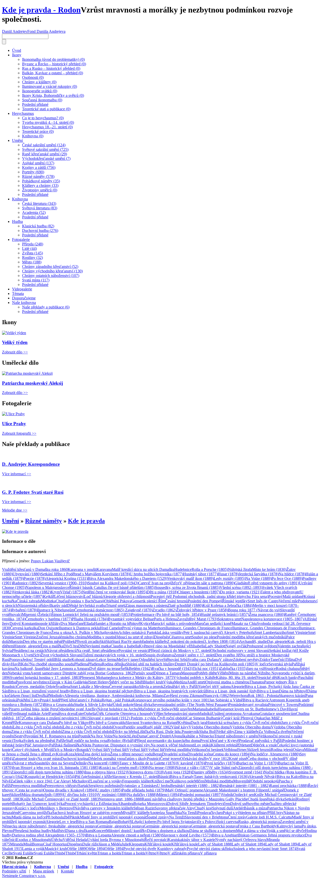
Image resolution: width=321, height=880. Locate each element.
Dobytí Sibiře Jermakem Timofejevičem (198, 803)
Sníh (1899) (53, 794)
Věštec (158, 713)
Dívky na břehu (125, 731)
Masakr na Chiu (244, 623)
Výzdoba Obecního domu (209, 727)
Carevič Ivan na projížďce (158, 583)
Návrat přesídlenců (61, 650)
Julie (125, 844)
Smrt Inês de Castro (263, 601)
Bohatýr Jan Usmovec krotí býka (38, 803)
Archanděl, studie (253, 641)
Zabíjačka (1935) (233, 668)
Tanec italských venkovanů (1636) (221, 776)
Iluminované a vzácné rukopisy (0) (49, 86)
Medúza (180, 682)
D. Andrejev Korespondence (31, 464)
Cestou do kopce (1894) (232, 754)
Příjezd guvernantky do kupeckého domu (167, 740)
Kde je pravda (86, 521)
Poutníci (153, 758)
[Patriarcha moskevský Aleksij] (27, 373)
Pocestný (275, 596)
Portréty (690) (33, 172)
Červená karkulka (24, 628)
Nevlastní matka (98, 646)
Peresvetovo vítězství (61, 785)
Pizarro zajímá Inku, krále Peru (33, 709)
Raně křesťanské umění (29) (44, 154)
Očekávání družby (194, 758)
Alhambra (125, 803)
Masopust (188, 673)
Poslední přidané (35, 104)
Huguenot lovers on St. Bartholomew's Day (252, 709)
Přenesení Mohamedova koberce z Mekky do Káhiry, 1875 (126, 677)
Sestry (19, 736)
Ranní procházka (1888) (289, 785)
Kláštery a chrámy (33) (40, 185)
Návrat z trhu (23, 763)
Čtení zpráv (237, 817)
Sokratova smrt (229, 619)
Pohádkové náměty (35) (41, 181)
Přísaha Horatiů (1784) (90, 619)
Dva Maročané (72, 623)
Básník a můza (255, 808)
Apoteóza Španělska (165, 812)
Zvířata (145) (32, 253)
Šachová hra (62, 812)
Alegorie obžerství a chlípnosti (127, 596)
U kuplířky (138, 830)
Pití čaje (81, 776)
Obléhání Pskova (117, 601)
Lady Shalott (215, 646)
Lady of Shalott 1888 (215, 844)
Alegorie (238, 686)
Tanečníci (278, 659)
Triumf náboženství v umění (236, 736)
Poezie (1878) (35, 578)
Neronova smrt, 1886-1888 (120, 799)
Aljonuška (179, 736)
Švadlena (63, 686)
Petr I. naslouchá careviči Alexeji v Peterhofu (219, 632)
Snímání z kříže (100, 776)
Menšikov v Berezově (56, 808)
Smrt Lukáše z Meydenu (89, 686)
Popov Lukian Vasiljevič (50, 561)
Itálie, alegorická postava (77, 826)
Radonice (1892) (26, 583)
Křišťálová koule (157, 844)
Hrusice (270, 668)
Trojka (18, 740)
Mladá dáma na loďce (29, 817)
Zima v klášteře (246, 731)
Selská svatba (95, 605)
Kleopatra (136, 844)
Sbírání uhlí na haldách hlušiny (150, 664)
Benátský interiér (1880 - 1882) (195, 785)
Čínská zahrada (29, 601)
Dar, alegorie (277, 641)
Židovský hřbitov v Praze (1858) (202, 610)
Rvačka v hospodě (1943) (172, 668)
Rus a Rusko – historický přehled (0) (51, 68)
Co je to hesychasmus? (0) (43, 118)
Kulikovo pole (182, 781)
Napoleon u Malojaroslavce (47, 587)
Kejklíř (48, 596)
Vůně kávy (180, 727)
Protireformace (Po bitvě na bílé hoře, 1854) (166, 614)
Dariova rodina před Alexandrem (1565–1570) (49, 835)
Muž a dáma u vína (251, 830)
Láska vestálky (171, 632)
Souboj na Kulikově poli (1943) (113, 583)
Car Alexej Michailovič (72, 781)
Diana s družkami (79, 830)
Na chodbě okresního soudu (52, 664)
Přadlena (81, 664)
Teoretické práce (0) (38, 131)
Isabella (199, 646)
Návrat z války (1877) (192, 767)
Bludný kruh (153, 682)
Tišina (290, 659)
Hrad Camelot (111, 628)
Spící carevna (227, 821)
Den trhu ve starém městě (43, 641)
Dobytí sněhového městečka (252, 803)
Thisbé (60, 853)
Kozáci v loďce (27, 808)
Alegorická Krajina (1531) (67, 578)
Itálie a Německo (200, 736)
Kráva (61, 754)
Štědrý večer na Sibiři (126, 682)
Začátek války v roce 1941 (32, 781)
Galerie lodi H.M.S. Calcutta (269, 817)
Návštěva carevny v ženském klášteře (103, 808)
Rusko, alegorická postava (259, 821)
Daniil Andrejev (14, 31)
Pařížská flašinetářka (65, 745)
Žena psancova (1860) (266, 614)
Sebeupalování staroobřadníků (188, 713)
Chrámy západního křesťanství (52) (50, 266)
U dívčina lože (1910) (80, 794)
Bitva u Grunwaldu (58, 704)
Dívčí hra (70, 646)
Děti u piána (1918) (162, 592)
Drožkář (42, 695)
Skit (103, 641)
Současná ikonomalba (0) (42, 100)
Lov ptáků (203, 745)
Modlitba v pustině (102, 637)
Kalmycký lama (289, 826)
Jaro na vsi (255, 668)
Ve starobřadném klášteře (147, 641)
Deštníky (81, 763)
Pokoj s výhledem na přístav (245, 812)
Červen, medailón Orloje (36, 686)
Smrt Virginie (297, 632)
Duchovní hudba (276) (40, 230)
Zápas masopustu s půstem (146, 605)
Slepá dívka (143, 704)
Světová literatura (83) (39, 208)
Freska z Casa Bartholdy (257, 826)
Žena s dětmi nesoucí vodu (131, 754)
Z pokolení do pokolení (185, 641)
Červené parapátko (124, 686)
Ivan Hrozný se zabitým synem (96, 812)
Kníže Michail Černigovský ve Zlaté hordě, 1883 (60, 799)
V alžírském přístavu (184, 853)
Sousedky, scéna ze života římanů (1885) (187, 587)
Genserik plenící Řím (148, 601)
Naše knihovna (24, 302)
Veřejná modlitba (177, 749)
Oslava (298, 749)
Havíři (16, 664)
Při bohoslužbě (57, 817)
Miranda (16, 844)
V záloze (226, 659)
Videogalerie (22, 289)
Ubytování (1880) (27, 574)
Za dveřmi (283, 731)
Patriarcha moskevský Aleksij (32, 383)
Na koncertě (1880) (103, 763)
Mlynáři (127, 812)
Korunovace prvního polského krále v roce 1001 (170, 700)
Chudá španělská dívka (266, 799)
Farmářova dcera (62, 713)
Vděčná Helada (75, 839)
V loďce (262, 664)
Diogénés (161, 637)
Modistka (48, 601)
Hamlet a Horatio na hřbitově (117, 623)
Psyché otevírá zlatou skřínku (210, 848)
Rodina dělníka (114, 664)
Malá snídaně (293, 596)
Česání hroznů (176, 601)
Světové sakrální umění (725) (45, 149)
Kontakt (67, 871)
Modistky (56, 695)
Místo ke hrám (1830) (269, 569)
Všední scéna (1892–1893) (241, 587)
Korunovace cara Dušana (39, 722)
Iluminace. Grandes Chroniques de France (199, 628)
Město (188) (31, 262)
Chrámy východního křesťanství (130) (52, 271)
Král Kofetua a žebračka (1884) (228, 605)
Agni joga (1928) (178, 772)
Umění (17, 140)
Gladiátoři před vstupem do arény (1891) (266, 583)
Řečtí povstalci (156, 839)
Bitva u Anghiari (225, 835)
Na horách (121, 736)
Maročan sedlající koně (213, 623)
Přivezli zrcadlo (87, 641)
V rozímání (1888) (112, 794)
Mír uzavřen (183, 709)
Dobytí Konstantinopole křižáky (35, 623)
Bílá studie (63, 659)
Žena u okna (61, 632)
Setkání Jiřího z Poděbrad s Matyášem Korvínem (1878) (85, 574)
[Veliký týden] (14, 333)
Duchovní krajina (74, 758)
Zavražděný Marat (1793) (197, 619)
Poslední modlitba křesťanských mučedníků (251, 637)
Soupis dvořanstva (159, 655)
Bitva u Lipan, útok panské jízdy (231, 691)
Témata (18, 293)
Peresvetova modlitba (28, 785)
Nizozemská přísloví (34, 605)
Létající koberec (144, 821)
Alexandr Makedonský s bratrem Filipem (235, 790)
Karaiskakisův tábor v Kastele (191, 839)
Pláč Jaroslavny (37, 745)
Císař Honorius (55, 844)
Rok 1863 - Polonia (263, 695)
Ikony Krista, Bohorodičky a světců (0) (53, 95)
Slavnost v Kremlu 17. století (135, 776)
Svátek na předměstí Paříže (44, 740)
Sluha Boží (208, 731)
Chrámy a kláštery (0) (39, 82)
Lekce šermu (106, 659)
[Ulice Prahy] (13, 414)
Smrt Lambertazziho (271, 632)
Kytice (145, 623)
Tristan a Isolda (109, 853)
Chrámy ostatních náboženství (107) (50, 275)
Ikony (16, 55)
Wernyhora (239, 695)
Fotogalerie (21, 239)
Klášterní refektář (224, 745)
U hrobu (163, 785)
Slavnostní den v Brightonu (206, 817)
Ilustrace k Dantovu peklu (79, 628)
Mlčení (199, 781)
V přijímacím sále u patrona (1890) (206, 583)
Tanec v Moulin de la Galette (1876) (148, 763)
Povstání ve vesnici (133, 650)
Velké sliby (225, 731)
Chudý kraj (203, 808)
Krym (55, 592)
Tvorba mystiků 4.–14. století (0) (48, 122)
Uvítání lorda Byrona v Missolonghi (115, 839)
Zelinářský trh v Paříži (180, 686)
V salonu (223, 686)
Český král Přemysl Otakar (243, 718)
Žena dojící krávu (96, 754)
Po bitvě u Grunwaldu (108, 722)
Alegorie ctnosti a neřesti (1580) (136, 835)
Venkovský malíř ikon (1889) (190, 578)
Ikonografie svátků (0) (39, 91)
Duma (141, 736)
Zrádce (264, 659)
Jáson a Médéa (110, 844)
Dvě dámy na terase (105, 668)
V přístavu (208, 853)
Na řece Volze (102, 736)
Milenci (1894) (168, 794)
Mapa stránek (43, 871)
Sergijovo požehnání (104, 785)
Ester (80, 713)
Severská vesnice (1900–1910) (63, 583)
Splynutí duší (222, 808)
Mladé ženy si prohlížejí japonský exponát (113, 817)
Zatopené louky (25, 758)
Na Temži (189, 812)
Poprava (15, 659)
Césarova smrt (180, 637)
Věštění (223, 673)
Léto (133, 736)
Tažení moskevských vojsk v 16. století (114, 655)
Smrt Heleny (99, 682)
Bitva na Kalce (288, 776)
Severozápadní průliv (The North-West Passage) (190, 704)
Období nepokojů (265, 781)
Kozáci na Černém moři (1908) (124, 767)
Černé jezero (170, 758)
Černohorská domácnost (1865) (99, 610)
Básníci (164, 776)
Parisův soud (143, 673)
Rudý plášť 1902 (157, 727)
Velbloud (231, 749)
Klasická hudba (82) (38, 226)
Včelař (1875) (71, 592)
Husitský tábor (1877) (200, 574)
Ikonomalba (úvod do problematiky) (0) (53, 59)
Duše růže (90, 844)
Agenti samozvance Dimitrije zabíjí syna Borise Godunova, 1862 (81, 673)
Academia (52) (34, 212)
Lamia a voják (33, 848)
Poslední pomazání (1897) (201, 794)
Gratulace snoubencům (278, 713)
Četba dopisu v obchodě (266, 758)
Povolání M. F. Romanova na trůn (51, 736)
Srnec (242, 749)
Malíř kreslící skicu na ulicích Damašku (143, 569)
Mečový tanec (128, 659)
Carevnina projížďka (36, 812)
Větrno (150, 853)
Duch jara (198, 722)
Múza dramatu (33, 794)
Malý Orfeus (176, 790)
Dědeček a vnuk (264, 745)
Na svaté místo (49, 758)
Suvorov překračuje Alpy (174, 808)
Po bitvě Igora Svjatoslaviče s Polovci (187, 821)
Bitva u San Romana (92, 821)
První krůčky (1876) (221, 763)
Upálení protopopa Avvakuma (236, 713)
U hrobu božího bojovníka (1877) (156, 574)
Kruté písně (238, 758)
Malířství (58, 830)
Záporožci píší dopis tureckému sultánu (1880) (48, 772)
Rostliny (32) (32, 257)
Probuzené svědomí (262, 646)
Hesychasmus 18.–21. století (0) (47, 127)
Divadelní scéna (174, 754)
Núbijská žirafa (240, 569)
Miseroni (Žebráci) (36, 614)
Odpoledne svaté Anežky (77, 709)
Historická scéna (219, 722)
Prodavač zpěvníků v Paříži (260, 740)
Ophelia (90, 713)
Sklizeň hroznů (259, 749)
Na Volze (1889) (258, 578)
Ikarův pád (58, 605)
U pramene (194, 790)
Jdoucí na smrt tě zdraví (135, 637)
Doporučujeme (24, 298)
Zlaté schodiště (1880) (185, 605)
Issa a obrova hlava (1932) (106, 772)
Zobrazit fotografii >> (19, 433)
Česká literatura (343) (39, 203)
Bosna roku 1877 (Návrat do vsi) (254, 610)
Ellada (89, 623)
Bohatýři (125, 821)
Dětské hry (76, 605)
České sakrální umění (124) (43, 145)
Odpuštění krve (151, 659)
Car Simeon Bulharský (204, 718)
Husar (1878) (228, 574)
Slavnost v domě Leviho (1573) (187, 835)
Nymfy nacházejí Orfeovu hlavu (240, 839)
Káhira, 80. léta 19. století (236, 677)
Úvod (16, 50)
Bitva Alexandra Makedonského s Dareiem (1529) (127, 578)
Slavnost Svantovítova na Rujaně (152, 722)
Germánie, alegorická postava (120, 826)
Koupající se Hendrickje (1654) (50, 776)
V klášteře (141, 812)
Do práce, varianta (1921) (240, 592)
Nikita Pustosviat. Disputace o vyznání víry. (116, 745)
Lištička (144, 731)
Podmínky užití (14, 871)
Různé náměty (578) (38, 176)
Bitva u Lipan (268, 691)
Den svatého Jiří (228, 655)
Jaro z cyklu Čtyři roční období (256, 722)
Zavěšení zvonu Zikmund (184, 695)
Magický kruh (56, 848)
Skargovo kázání (292, 695)
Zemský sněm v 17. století (194, 655)
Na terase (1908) (162, 767)
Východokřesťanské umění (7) (46, 158)
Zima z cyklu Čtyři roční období (36, 731)
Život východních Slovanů (62, 655)
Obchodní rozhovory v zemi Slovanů (239, 650)
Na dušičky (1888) (142, 794)
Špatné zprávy (157, 817)
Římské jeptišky (235, 601)
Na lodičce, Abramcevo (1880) (275, 754)
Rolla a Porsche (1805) (210, 569)
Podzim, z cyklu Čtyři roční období (158, 718)
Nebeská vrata (19, 673)
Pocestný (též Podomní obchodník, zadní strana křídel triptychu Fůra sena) (209, 596)
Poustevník (190, 731)
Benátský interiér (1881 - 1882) (245, 785)
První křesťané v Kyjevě (219, 740)
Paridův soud (133, 727)
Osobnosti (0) (33, 77)
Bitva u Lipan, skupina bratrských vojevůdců (169, 691)
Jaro (219, 812)
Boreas (37, 844)
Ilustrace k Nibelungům (55, 610)
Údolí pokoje (123, 704)
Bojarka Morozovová (150, 803)
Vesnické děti (267, 677)
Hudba (17, 221)
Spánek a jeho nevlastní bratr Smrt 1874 (264, 848)
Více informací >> (16, 474)
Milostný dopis (118, 830)
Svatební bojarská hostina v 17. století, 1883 (45, 677)
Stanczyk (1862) (217, 695)
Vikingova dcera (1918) (145, 772)
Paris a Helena (165, 619)
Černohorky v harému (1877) (48, 619)
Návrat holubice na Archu (117, 709)
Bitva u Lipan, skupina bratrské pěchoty (102, 691)
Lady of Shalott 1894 (248, 844)
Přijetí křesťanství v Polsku (80, 700)
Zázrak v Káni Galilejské (69, 682)
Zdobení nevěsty (246, 659)
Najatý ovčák (236, 646)
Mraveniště (242, 781)
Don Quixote (48, 628)
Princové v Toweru (283, 704)
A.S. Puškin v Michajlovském (94, 632)
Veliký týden (15, 342)
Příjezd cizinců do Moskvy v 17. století (179, 650)
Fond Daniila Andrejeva (46, 31)
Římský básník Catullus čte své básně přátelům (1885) (112, 587)
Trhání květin (86, 853)
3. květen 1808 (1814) (221, 641)
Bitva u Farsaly (182, 776)
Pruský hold (49, 700)
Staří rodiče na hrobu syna (86, 740)
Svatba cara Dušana (203, 659)
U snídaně (276, 790)
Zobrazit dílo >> (15, 352)
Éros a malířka (52, 646)
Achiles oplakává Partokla (139, 632)
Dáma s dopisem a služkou (168, 830)
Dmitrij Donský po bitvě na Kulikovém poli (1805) (215, 664)
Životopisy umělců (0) (39, 190)
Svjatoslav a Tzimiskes (139, 785)
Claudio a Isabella (125, 646)
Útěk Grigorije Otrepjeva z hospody (124, 713)
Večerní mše (288, 601)
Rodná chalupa (288, 668)
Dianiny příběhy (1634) (210, 772)
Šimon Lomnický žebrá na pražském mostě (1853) (91, 614)
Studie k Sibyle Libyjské (93, 704)
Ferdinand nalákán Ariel (30, 713)
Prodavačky (206, 812)
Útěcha (57, 839)
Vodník (227, 794)
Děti (81, 646)
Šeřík (125, 668)
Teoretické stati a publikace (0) (46, 109)
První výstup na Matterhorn (144, 628)
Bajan (113, 821)
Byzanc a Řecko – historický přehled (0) (54, 64)
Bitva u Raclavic (256, 700)
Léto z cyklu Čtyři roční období (38, 727)
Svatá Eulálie (23, 853)
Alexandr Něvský (263, 776)
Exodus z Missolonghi (33, 839)
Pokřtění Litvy (28, 700)
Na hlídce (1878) (292, 574)
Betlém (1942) (140, 668)
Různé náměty (43, 521)
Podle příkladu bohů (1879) (144, 790)
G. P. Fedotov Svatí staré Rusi (32, 492)
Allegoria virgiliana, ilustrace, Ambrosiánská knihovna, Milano (114, 695)
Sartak (83, 785)
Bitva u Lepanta (98, 835)
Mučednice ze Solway (155, 709)
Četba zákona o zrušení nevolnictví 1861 (56, 718)
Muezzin (16, 641)
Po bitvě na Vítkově (75, 722)
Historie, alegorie (27, 646)
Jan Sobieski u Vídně (226, 700)
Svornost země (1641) (246, 772)
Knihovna (20, 199)
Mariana (199, 709)
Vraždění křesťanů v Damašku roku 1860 (35, 569)
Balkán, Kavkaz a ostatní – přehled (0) (52, 73)
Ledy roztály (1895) (229, 578)
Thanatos (257, 682)
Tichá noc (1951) (206, 668)
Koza (70, 754)
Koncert (99, 830)
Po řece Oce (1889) (287, 578)
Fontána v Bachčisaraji (86, 601)
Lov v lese (67, 821)
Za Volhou (267, 731)
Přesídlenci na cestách (29, 650)
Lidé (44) (29, 248)
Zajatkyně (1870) (138, 610)
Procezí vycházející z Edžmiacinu (91, 803)
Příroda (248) (32, 244)
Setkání (290, 799)
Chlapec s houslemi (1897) (199, 592)
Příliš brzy (275, 812)
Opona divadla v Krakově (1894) (69, 790)
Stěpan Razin (143, 808)
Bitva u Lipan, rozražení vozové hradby (39, 691)
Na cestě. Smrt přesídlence (97, 650)
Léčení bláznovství (69, 596)
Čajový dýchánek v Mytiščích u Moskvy (44, 749)
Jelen (78, 754)
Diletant (244, 745)
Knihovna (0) (32, 136)
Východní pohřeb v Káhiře (194, 677)
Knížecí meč (161, 781)
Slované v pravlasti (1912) (109, 718)
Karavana (104, 569)
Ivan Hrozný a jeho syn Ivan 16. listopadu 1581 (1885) (56, 767)
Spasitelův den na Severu (54, 763)
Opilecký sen (243, 794)
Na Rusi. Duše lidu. (166, 731)
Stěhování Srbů (175, 659)
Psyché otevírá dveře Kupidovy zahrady (155, 848)
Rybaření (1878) (24, 610)
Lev (53, 754)
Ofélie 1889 (76, 848)
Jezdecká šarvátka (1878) (259, 574)
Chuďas (62, 601)
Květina (184, 722)
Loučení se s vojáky (106, 781)
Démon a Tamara (167, 673)
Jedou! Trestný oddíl (38, 659)
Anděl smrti (196, 682)
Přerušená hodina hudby (32, 830)
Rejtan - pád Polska (117, 700)
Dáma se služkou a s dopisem (212, 830)
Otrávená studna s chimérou (227, 682)
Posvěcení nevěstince (32, 682)
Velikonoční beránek (207, 749)
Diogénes (74, 844)
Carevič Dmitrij (158, 736)
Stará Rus (119, 641)
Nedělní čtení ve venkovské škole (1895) (114, 592)
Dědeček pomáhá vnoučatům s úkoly (117, 758)
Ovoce (118, 727)
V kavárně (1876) (191, 763)
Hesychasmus (23, 113)
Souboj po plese (204, 637)
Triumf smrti (115, 605)
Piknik (74, 817)
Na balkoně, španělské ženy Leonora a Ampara (52, 668)
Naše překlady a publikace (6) (45, 307)
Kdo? (25, 664)
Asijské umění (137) (38, 163)
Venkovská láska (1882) (32, 592)
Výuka (168, 682)
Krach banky (288, 677)
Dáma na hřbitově (293, 691)
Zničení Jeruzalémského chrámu (61, 637)
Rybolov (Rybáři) (121, 740)
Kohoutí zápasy (83, 659)
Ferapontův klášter (136, 781)
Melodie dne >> (14, 510)
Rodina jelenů (282, 749)
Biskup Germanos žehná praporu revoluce (271, 835)
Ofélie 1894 (95, 848)
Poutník (84, 736)
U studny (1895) (109, 790)
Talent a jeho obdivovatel (280, 592)
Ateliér (238, 808)
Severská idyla (280, 664)
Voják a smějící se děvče (285, 830)
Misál (27, 844)
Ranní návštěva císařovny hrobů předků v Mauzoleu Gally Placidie (195, 799)
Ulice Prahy (14, 423)
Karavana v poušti (82, 569)
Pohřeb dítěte (206, 673)
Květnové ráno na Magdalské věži (166, 646)
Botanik (82, 749)
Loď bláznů (93, 596)
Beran (157, 754)
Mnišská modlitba (219, 781)
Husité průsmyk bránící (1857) (225, 614)
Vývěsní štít (98, 749)
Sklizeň (16, 794)
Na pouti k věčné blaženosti (173, 745)
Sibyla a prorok (151, 686)
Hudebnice (183, 569)
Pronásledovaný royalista (248, 704)
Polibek (69, 641)
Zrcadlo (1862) (164, 610)
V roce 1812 (219, 758)
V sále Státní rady (224, 767)
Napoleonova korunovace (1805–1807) (272, 619)
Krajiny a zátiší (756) (38, 167)
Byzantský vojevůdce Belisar (131, 619)
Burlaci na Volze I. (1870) (257, 763)
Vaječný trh (207, 686)
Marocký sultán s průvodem (173, 623)
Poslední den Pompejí (205, 601)
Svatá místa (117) (35, 280)
